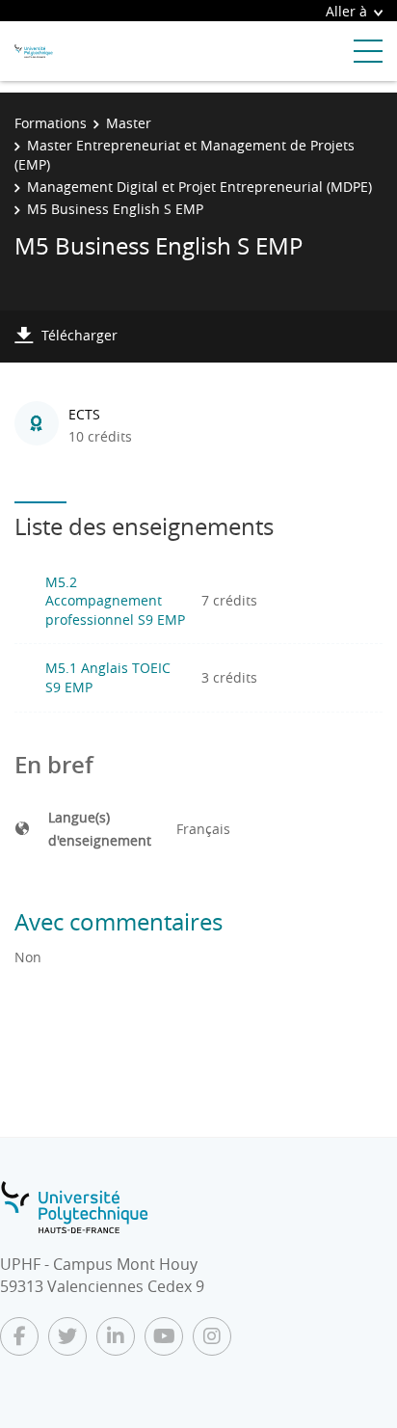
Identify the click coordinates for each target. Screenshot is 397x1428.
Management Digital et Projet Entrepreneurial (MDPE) (199, 186)
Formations (50, 123)
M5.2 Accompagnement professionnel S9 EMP (115, 601)
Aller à (346, 11)
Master (128, 123)
